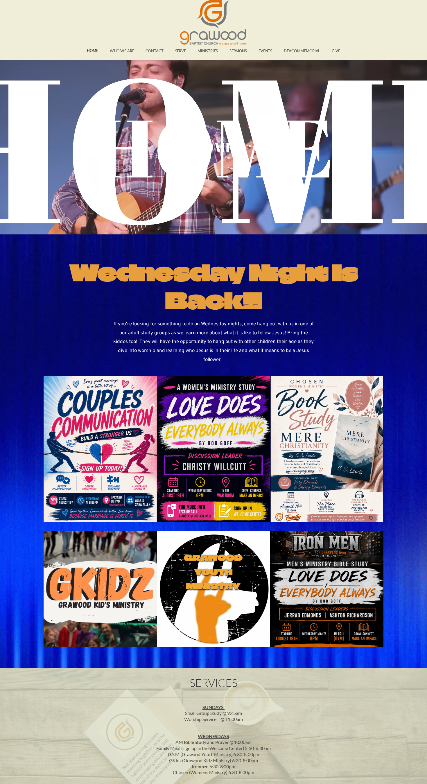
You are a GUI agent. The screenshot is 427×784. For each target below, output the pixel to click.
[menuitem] (92, 51)
